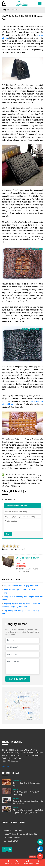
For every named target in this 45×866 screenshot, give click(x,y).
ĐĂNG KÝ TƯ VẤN (18, 679)
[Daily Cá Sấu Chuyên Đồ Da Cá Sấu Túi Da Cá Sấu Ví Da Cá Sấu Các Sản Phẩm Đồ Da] (22, 3)
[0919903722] (40, 849)
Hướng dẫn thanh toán (13, 830)
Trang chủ (5, 10)
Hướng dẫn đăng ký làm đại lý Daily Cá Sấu (20, 834)
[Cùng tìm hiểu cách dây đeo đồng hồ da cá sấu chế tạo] (6, 800)
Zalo (28, 862)
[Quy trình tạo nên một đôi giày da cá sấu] (6, 782)
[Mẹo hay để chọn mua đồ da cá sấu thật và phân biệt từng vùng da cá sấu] (6, 809)
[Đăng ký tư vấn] (40, 842)
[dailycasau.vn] (4, 849)
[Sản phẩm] (40, 856)
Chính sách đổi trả (11, 841)
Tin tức (14, 10)
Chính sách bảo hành (12, 838)
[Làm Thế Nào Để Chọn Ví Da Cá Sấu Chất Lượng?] (6, 791)
